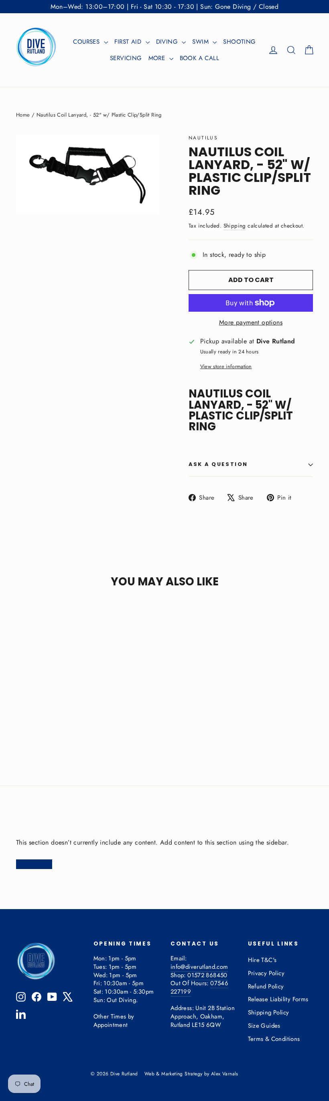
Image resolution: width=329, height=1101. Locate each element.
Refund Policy (266, 986)
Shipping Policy (268, 1012)
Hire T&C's (262, 960)
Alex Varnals (224, 1073)
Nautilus (203, 137)
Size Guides (264, 1025)
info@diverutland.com (199, 966)
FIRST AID (129, 41)
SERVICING (126, 58)
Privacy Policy (266, 973)
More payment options (250, 322)
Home (23, 115)
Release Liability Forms (278, 999)
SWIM (201, 41)
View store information (226, 366)
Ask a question (218, 464)
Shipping (234, 226)
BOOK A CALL (199, 58)
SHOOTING (239, 41)
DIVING (168, 41)
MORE (157, 58)
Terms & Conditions (274, 1038)
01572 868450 (207, 975)
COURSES (87, 41)
